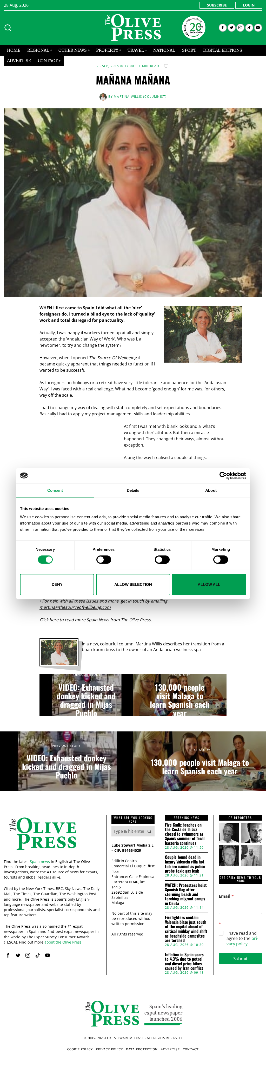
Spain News (98, 620)
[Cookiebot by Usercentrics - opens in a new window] (223, 475)
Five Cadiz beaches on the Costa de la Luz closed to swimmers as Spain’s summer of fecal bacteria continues (184, 834)
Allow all (209, 584)
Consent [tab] (55, 490)
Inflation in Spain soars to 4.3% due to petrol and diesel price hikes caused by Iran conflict (184, 961)
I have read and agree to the (242, 939)
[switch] (103, 559)
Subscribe (217, 5)
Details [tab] (133, 490)
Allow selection (133, 584)
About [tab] (211, 490)
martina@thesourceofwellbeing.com (75, 607)
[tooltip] (223, 28)
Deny (57, 584)
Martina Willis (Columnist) (140, 96)
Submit (240, 958)
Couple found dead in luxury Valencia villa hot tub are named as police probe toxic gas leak (185, 864)
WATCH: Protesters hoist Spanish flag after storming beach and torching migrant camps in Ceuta (186, 894)
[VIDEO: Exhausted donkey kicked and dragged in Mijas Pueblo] (86, 695)
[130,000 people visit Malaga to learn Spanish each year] (180, 695)
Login (249, 5)
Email (226, 896)
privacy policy (242, 941)
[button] (149, 831)
